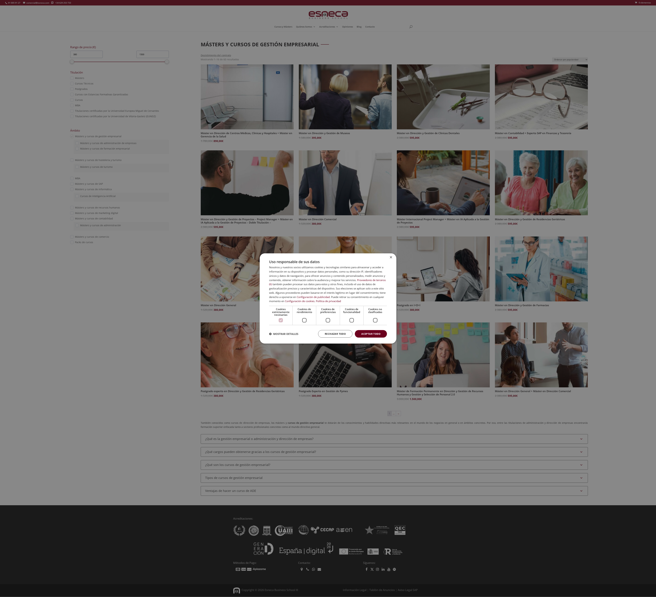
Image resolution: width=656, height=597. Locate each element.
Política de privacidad (328, 301)
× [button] (391, 257)
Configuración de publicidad (313, 296)
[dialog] (328, 298)
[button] (283, 334)
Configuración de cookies (300, 301)
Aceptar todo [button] (370, 333)
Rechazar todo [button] (335, 333)
